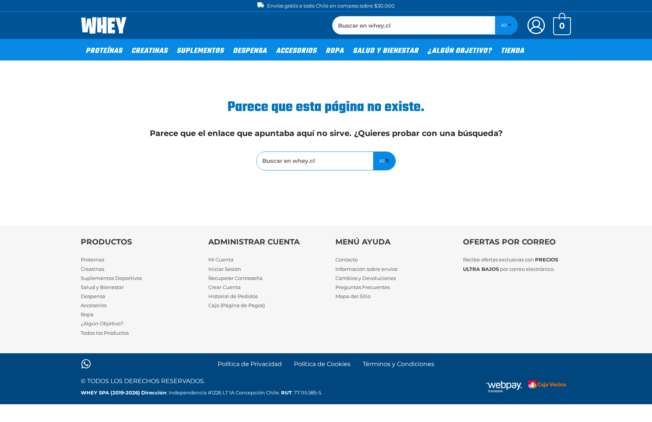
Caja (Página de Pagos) (236, 305)
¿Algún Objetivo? (102, 323)
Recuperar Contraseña (235, 278)
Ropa (87, 314)
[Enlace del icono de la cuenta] (536, 25)
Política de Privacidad (250, 364)
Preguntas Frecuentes (362, 287)
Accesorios (93, 305)
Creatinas (92, 269)
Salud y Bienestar (102, 287)
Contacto (346, 260)
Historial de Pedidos (233, 296)
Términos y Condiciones (398, 364)
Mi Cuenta (221, 260)
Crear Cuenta (224, 287)
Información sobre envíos (366, 269)
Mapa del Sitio (353, 296)
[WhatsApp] (86, 364)
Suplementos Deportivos (111, 278)
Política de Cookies (322, 364)
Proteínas (92, 260)
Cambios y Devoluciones (365, 278)
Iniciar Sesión (224, 269)
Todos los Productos (105, 333)
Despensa (93, 296)
